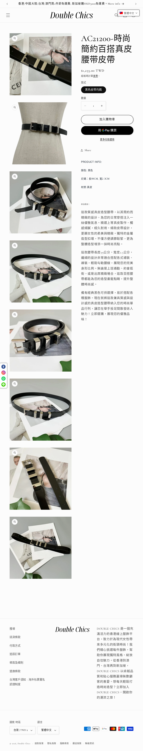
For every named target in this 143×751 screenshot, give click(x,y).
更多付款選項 (107, 139)
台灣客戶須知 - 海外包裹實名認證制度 (27, 682)
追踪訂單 (15, 654)
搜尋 (12, 628)
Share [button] (88, 150)
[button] (8, 15)
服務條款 (64, 743)
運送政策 (77, 743)
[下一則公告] (136, 4)
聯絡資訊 (89, 743)
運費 (95, 76)
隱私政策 (51, 743)
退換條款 (15, 671)
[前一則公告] (7, 4)
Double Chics (24, 743)
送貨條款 (15, 637)
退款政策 (39, 743)
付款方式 (15, 645)
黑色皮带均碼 (93, 89)
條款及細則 (16, 662)
